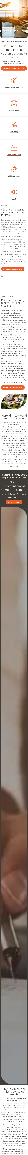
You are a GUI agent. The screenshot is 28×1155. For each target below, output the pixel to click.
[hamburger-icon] (23, 8)
